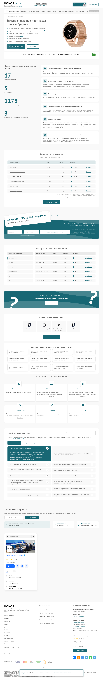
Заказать (88, 167)
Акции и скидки (63, 11)
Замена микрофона (15, 176)
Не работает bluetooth (42, 271)
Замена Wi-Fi (13, 167)
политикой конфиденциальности (28, 235)
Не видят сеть (39, 276)
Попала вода (39, 267)
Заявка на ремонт (73, 11)
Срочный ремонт (25, 11)
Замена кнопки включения (17, 172)
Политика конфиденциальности (51, 667)
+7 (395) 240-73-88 (41, 4)
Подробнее (51, 396)
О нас (37, 11)
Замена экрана (14, 186)
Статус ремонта (94, 11)
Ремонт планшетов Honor (46, 616)
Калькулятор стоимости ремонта (13, 644)
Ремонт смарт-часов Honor (46, 620)
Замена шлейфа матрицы (17, 181)
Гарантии (55, 11)
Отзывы (43, 11)
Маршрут (11, 566)
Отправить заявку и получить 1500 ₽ (55, 232)
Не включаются (40, 262)
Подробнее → (88, 258)
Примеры (7, 621)
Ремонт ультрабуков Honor (46, 623)
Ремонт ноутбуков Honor (46, 610)
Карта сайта (7, 654)
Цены (32, 11)
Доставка (49, 11)
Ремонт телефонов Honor (46, 613)
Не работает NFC (40, 280)
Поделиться (74, 657)
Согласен (78, 673)
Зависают (38, 258)
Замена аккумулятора (16, 191)
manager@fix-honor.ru (79, 626)
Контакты (81, 11)
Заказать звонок (51, 303)
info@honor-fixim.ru (78, 622)
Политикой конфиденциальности (39, 519)
